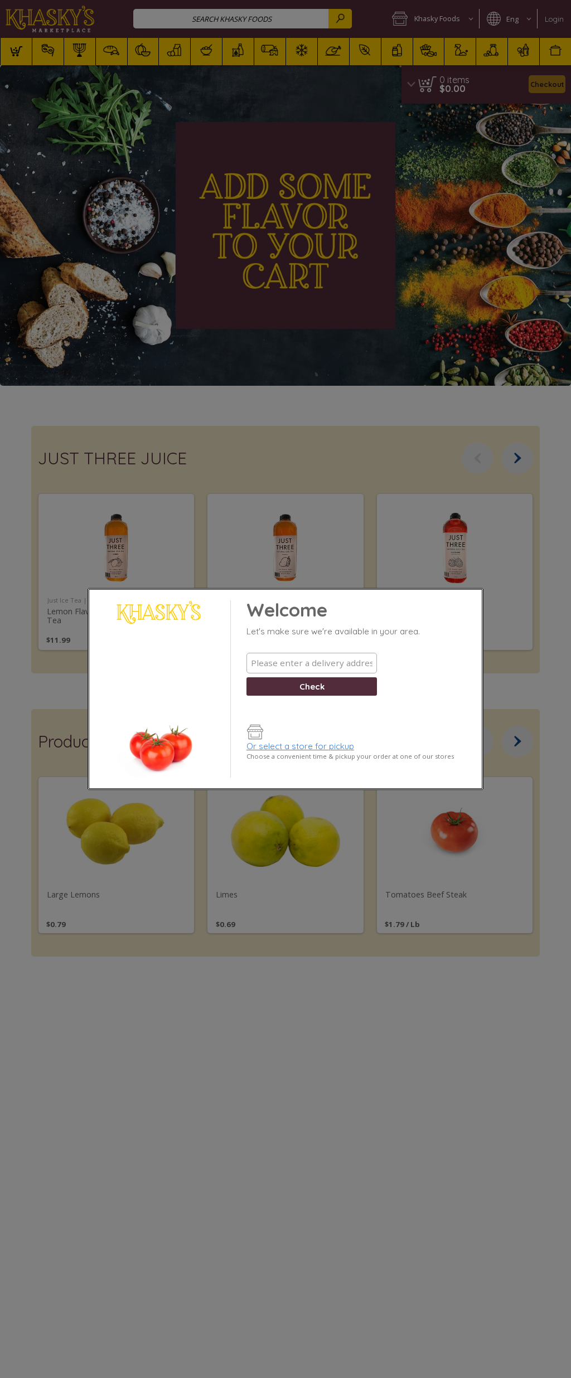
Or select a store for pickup (300, 746)
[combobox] (311, 663)
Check (312, 686)
